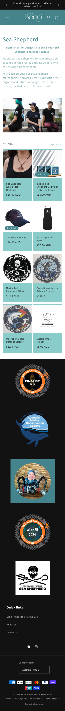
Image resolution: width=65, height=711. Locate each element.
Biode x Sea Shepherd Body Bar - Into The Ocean (47, 186)
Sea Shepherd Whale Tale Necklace (14, 186)
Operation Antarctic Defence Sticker (47, 290)
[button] (7, 17)
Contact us (12, 632)
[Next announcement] (58, 4)
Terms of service (53, 698)
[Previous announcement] (6, 4)
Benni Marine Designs (31, 694)
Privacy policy (36, 698)
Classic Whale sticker (44, 340)
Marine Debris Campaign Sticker (16, 290)
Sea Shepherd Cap (16, 237)
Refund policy (20, 698)
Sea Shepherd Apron (44, 239)
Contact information (34, 704)
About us (11, 624)
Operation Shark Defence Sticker (15, 340)
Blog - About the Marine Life (22, 616)
